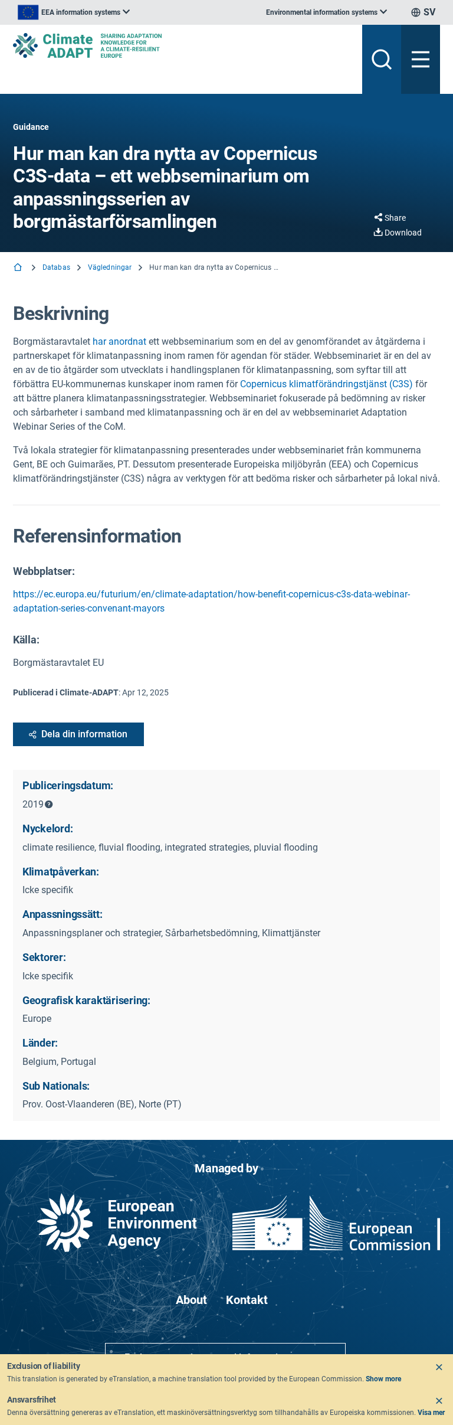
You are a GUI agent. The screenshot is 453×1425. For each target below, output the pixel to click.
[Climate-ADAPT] (183, 45)
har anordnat (119, 341)
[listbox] (73, 12)
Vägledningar (110, 267)
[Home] (19, 268)
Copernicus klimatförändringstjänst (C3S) (326, 384)
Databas (56, 267)
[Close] (439, 1367)
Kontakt (247, 1300)
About (191, 1300)
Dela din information (84, 734)
